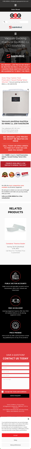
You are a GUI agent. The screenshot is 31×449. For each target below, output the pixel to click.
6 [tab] (18, 260)
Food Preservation (22, 155)
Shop (8, 78)
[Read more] (25, 220)
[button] (28, 419)
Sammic (13, 78)
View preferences (15, 445)
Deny (15, 440)
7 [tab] (20, 260)
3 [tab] (13, 260)
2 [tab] (11, 260)
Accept (16, 435)
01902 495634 (22, 146)
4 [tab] (15, 260)
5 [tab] (16, 260)
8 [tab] (21, 260)
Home (4, 78)
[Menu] (15, 5)
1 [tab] (9, 260)
